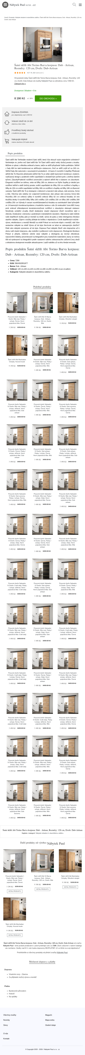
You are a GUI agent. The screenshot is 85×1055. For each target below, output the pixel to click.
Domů (6, 17)
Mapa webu (49, 1020)
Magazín (48, 1015)
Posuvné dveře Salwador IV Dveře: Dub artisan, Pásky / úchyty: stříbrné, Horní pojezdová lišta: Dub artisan (68, 453)
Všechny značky (9, 1015)
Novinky (6, 1020)
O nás (5, 1033)
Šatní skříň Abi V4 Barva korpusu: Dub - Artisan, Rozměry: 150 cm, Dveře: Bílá (42, 878)
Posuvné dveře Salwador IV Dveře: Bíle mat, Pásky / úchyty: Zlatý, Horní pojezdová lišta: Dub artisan (42, 632)
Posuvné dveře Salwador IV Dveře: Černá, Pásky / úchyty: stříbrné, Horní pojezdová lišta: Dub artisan (17, 453)
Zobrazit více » (20, 84)
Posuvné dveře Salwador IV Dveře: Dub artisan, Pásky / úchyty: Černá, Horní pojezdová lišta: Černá (68, 364)
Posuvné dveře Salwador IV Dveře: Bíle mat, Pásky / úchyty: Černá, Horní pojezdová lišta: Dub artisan (68, 498)
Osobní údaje (50, 1025)
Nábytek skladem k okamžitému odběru (27, 17)
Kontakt (6, 1039)
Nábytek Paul (47, 81)
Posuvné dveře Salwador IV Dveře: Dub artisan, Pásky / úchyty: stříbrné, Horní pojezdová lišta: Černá (68, 764)
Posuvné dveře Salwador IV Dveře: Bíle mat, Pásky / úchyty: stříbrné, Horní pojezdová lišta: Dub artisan (17, 408)
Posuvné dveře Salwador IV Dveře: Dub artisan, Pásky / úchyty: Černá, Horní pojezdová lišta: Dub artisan (42, 587)
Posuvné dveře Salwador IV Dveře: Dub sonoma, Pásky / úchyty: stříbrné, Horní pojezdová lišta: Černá (68, 809)
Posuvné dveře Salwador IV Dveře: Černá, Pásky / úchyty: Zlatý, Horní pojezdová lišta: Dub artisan (42, 677)
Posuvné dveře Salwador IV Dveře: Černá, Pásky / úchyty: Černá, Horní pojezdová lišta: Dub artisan (42, 543)
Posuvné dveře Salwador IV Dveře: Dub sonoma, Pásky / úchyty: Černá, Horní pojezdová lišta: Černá (68, 408)
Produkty (11, 17)
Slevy (5, 1025)
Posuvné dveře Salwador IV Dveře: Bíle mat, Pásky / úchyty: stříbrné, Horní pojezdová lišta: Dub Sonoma (17, 809)
